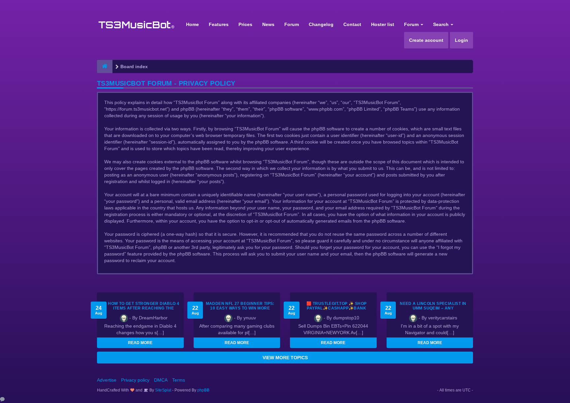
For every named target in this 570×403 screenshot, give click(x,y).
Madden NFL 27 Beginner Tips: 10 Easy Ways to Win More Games (240, 308)
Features (219, 24)
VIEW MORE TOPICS (285, 357)
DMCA (161, 380)
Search (441, 24)
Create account (426, 40)
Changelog (321, 24)
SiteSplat (162, 390)
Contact (352, 24)
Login (461, 40)
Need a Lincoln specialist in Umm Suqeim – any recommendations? (433, 308)
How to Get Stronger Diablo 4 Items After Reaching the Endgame (143, 308)
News (268, 24)
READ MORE (140, 342)
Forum (291, 24)
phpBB (203, 390)
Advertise (106, 380)
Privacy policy (135, 380)
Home (192, 24)
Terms (178, 380)
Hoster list (382, 24)
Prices (245, 24)
